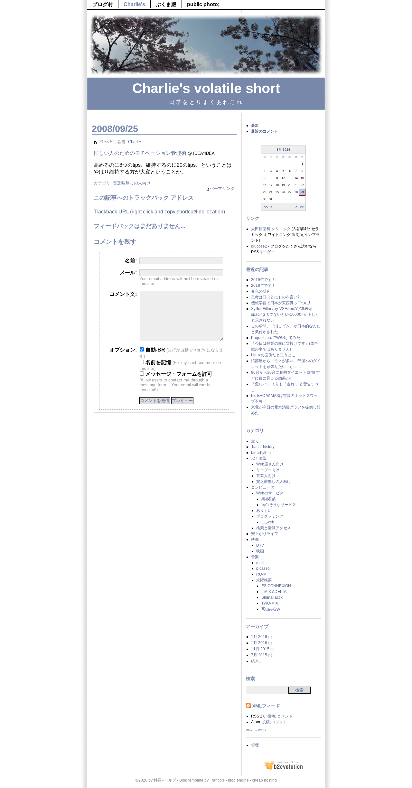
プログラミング (269, 516)
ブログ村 (102, 4)
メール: (128, 272)
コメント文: (123, 294)
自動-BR (154, 349)
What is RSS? (256, 730)
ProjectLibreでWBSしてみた (275, 337)
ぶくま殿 (166, 4)
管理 (255, 745)
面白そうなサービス (278, 504)
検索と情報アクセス (273, 528)
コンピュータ (262, 487)
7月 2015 (259, 655)
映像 (255, 539)
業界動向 (269, 499)
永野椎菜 (264, 580)
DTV (260, 545)
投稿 (271, 716)
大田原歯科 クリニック (271, 229)
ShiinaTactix (272, 597)
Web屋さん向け (270, 464)
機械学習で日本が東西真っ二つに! (280, 303)
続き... (256, 661)
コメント (285, 716)
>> (302, 206)
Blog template (191, 780)
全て (255, 441)
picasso (263, 568)
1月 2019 (259, 636)
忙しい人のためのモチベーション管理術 (140, 153)
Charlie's (134, 4)
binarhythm (261, 452)
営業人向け (266, 476)
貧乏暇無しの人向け (132, 183)
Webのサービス (270, 493)
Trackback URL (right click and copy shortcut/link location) (159, 211)
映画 (260, 551)
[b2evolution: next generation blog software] (283, 769)
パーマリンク (222, 188)
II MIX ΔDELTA (273, 591)
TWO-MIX (269, 603)
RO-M (261, 574)
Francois (217, 780)
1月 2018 (259, 643)
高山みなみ (271, 609)
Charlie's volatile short (206, 88)
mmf (260, 562)
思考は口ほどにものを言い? (275, 297)
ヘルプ (170, 780)
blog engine (238, 780)
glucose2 (259, 246)
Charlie (134, 141)
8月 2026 (283, 149)
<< (266, 206)
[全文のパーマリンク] (95, 141)
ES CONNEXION (276, 586)
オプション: (123, 349)
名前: (131, 260)
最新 (255, 125)
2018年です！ (263, 285)
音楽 (255, 557)
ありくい (264, 510)
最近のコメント (264, 131)
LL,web (267, 522)
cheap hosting (264, 780)
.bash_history (263, 447)
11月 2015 (260, 649)
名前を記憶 (157, 362)
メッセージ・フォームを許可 (178, 374)
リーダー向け (267, 470)
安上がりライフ (264, 533)
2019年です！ (263, 279)
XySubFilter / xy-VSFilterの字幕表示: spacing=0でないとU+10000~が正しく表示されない (285, 314)
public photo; (203, 4)
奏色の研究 (260, 291)
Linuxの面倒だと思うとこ (273, 355)
